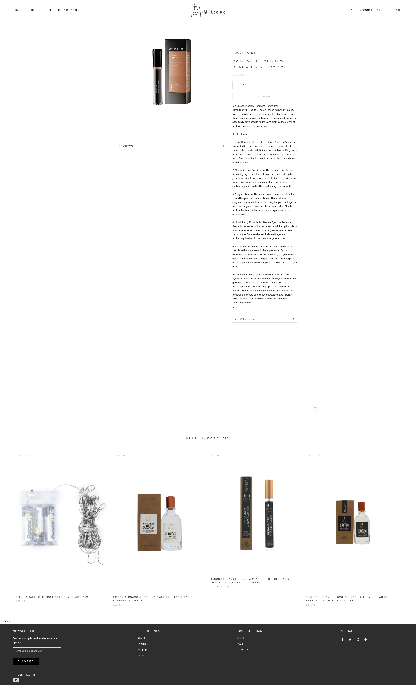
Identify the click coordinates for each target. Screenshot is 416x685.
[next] (406, 525)
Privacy (141, 655)
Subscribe (26, 661)
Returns (141, 643)
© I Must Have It (24, 675)
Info (47, 10)
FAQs (240, 643)
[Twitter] (350, 639)
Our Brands (68, 10)
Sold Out (265, 96)
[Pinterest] (365, 639)
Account (366, 10)
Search (383, 10)
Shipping (142, 649)
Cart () (401, 10)
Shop (32, 10)
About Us (142, 638)
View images (244, 319)
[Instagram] (358, 639)
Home (16, 10)
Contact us (242, 649)
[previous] (10, 525)
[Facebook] (342, 639)
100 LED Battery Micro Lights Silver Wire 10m (52, 597)
